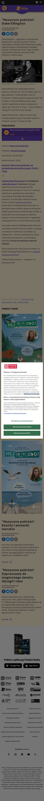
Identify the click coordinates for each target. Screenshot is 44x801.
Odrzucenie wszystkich (22, 427)
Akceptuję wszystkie (22, 433)
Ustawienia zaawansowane (22, 421)
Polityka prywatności (31, 394)
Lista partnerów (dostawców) (15, 413)
